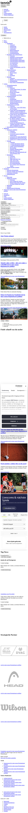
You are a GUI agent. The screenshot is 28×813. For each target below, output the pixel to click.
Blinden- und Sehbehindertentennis (18, 79)
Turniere (6, 28)
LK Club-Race (13, 64)
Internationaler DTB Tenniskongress (16, 127)
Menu (8, 5)
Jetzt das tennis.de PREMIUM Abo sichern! (14, 431)
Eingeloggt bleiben (7, 221)
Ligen (5, 31)
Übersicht (12, 45)
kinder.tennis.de (12, 795)
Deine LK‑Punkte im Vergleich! (13, 295)
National (9, 141)
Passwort (3, 206)
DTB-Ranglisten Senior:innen (17, 61)
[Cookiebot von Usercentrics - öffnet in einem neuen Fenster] (16, 386)
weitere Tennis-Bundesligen (17, 146)
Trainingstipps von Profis (13, 104)
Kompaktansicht (5, 555)
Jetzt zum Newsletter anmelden (8, 758)
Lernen (5, 84)
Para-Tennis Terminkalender (17, 82)
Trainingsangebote (11, 96)
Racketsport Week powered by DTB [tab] (13, 325)
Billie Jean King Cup (15, 159)
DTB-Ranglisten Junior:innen (17, 60)
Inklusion (9, 77)
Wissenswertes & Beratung (13, 188)
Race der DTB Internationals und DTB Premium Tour (18, 152)
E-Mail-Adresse (4, 205)
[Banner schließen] (25, 386)
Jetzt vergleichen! (5, 472)
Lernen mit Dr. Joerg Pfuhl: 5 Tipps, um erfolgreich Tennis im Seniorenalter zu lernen (18, 116)
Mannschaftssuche (14, 50)
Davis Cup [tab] (6, 323)
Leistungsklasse (14, 65)
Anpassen (13, 421)
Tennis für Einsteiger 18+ (16, 100)
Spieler (5, 27)
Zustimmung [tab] (5, 390)
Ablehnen (14, 425)
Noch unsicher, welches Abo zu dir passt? (14, 463)
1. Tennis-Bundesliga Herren (17, 143)
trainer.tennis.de (12, 780)
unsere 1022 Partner (12, 400)
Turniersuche (13, 47)
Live (4, 515)
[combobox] (11, 224)
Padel (11, 74)
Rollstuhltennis (13, 81)
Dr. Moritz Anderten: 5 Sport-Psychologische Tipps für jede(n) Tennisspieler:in (18, 120)
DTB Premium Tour (15, 150)
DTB (5, 12)
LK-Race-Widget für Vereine (17, 184)
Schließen (3, 6)
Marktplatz (9, 185)
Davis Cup (12, 157)
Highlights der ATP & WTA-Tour (18, 138)
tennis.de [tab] (6, 326)
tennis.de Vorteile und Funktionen (15, 171)
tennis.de (6, 9)
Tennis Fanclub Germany (13, 167)
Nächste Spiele (15, 515)
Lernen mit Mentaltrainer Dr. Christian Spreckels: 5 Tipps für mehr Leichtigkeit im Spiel (17, 124)
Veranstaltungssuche (12, 85)
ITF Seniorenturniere (15, 163)
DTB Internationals (14, 161)
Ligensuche (13, 49)
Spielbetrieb (10, 43)
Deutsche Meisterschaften (16, 149)
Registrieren (4, 203)
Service (5, 175)
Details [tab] (13, 390)
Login (9, 203)
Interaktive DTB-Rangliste (16, 57)
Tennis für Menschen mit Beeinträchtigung (16, 102)
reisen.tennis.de (12, 792)
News (5, 40)
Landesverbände (8, 13)
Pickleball (12, 75)
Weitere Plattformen (8, 15)
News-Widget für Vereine (16, 181)
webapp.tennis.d (8, 778)
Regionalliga (13, 148)
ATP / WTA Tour (14, 160)
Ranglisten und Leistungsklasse (14, 54)
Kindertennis (13, 99)
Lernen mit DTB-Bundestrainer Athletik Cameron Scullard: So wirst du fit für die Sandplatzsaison (18, 112)
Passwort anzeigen (5, 208)
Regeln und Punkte (14, 92)
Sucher (2, 227)
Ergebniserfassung (14, 53)
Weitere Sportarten (11, 70)
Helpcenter (9, 177)
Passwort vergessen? (6, 219)
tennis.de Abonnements (12, 170)
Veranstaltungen (8, 32)
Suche (5, 20)
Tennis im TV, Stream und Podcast (18, 139)
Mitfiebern (6, 128)
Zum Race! (14, 307)
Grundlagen (10, 86)
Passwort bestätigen (5, 210)
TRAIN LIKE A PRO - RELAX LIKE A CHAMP (14, 264)
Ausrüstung (13, 93)
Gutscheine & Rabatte (12, 173)
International (10, 155)
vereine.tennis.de (12, 783)
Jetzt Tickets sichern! (7, 236)
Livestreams (13, 132)
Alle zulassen (14, 416)
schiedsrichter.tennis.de (14, 786)
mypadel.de (6, 10)
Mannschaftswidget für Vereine (17, 182)
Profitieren (6, 168)
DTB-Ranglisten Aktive (16, 58)
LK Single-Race (14, 63)
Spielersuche (13, 46)
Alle (9, 515)
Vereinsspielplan (14, 52)
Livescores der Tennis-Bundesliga (18, 136)
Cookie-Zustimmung (5, 569)
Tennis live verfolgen (12, 129)
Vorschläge (3, 229)
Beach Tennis (13, 72)
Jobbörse (9, 187)
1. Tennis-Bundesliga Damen (17, 145)
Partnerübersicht (11, 174)
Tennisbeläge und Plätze (16, 95)
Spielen (5, 42)
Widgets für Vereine (12, 178)
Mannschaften (7, 29)
